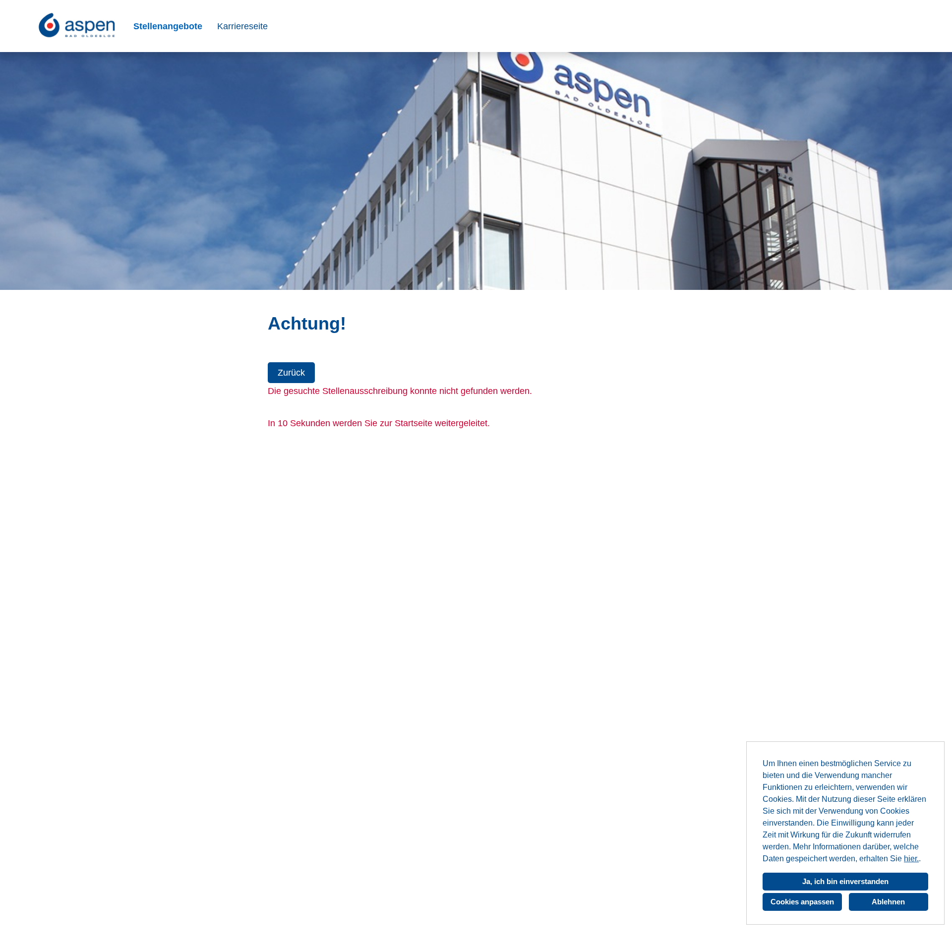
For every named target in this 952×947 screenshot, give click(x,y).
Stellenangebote (167, 26)
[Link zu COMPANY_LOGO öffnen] (79, 26)
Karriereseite (242, 26)
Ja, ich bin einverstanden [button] (845, 881)
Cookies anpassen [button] (802, 901)
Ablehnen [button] (888, 901)
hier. (911, 858)
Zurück (291, 373)
